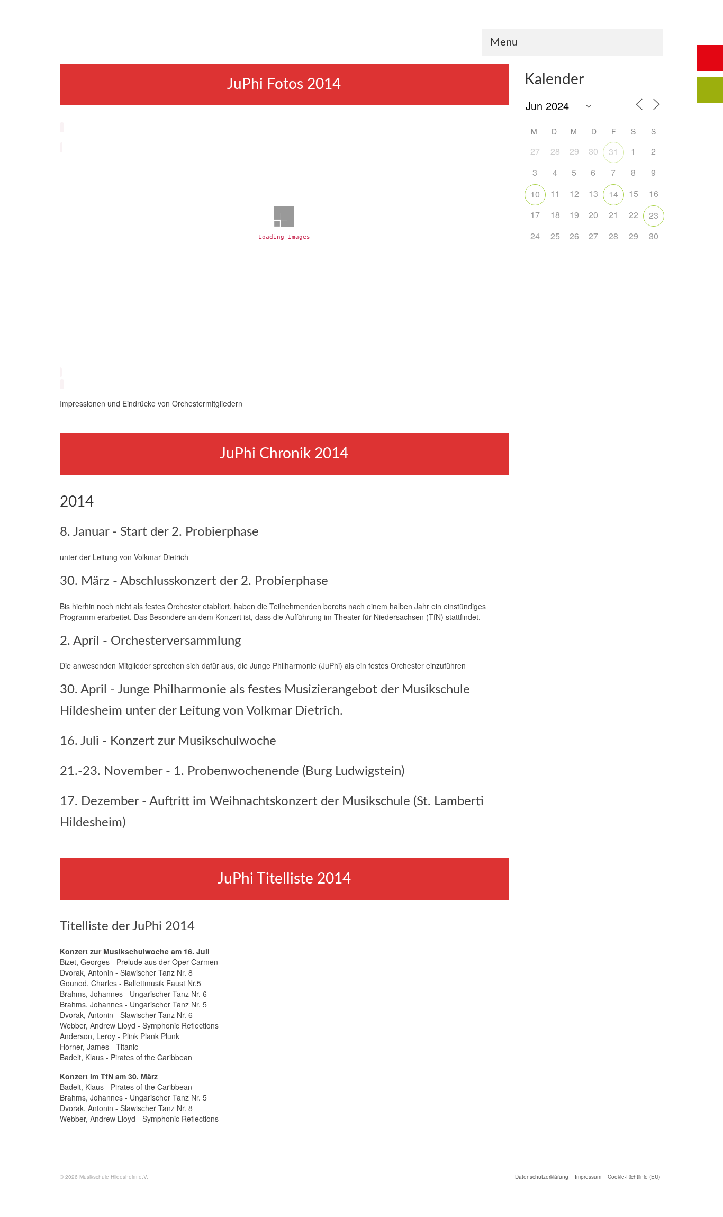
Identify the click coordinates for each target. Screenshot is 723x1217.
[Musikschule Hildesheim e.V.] (361, 36)
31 (613, 152)
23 (653, 215)
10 (535, 194)
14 (613, 194)
